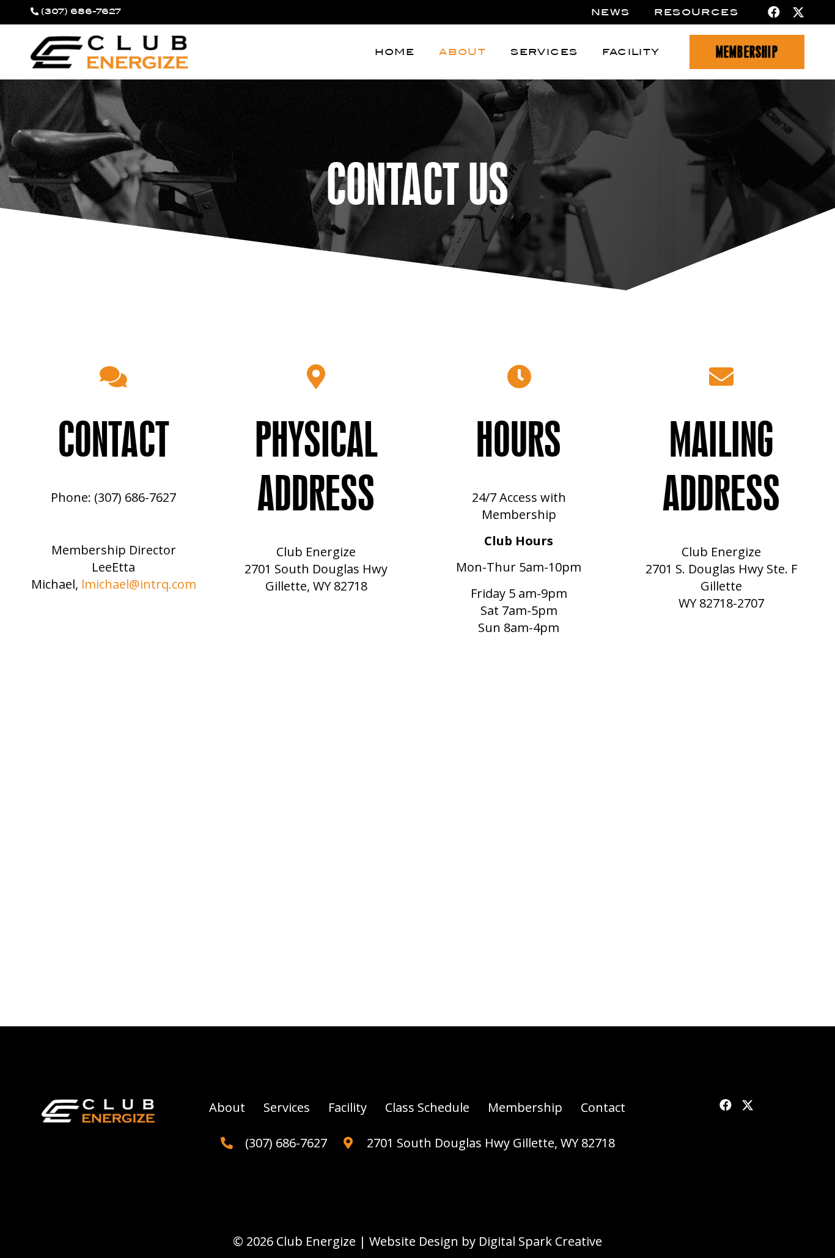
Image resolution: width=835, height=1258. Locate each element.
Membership (525, 1107)
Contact (603, 1107)
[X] (798, 12)
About (227, 1107)
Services (286, 1107)
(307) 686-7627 (81, 11)
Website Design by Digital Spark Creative (485, 1241)
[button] (493, 52)
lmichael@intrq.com (138, 584)
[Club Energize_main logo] (109, 52)
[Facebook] (774, 12)
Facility (347, 1107)
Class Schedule (427, 1107)
